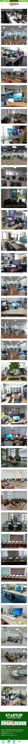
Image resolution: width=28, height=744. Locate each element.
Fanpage (14, 743)
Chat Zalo (3, 743)
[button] (2, 4)
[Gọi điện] (8, 741)
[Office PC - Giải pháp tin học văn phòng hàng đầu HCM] (14, 4)
